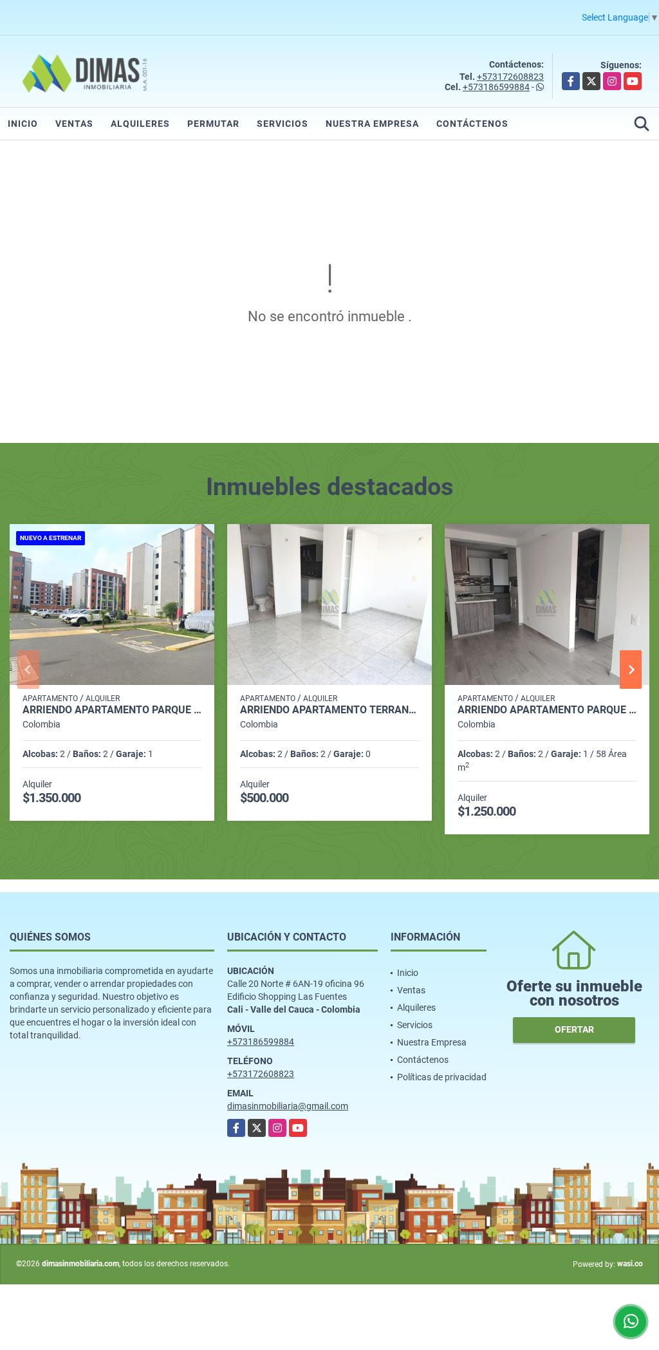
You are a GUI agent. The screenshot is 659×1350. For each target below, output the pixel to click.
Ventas (74, 123)
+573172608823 (510, 76)
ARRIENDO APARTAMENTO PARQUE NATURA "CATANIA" (112, 710)
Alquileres (140, 123)
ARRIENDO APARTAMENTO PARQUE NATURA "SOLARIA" (547, 710)
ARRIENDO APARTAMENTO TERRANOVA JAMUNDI (329, 710)
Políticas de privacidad (442, 1077)
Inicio (23, 123)
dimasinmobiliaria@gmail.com (287, 1106)
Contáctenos (472, 123)
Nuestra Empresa (372, 123)
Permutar (213, 123)
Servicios (282, 123)
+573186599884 (496, 87)
